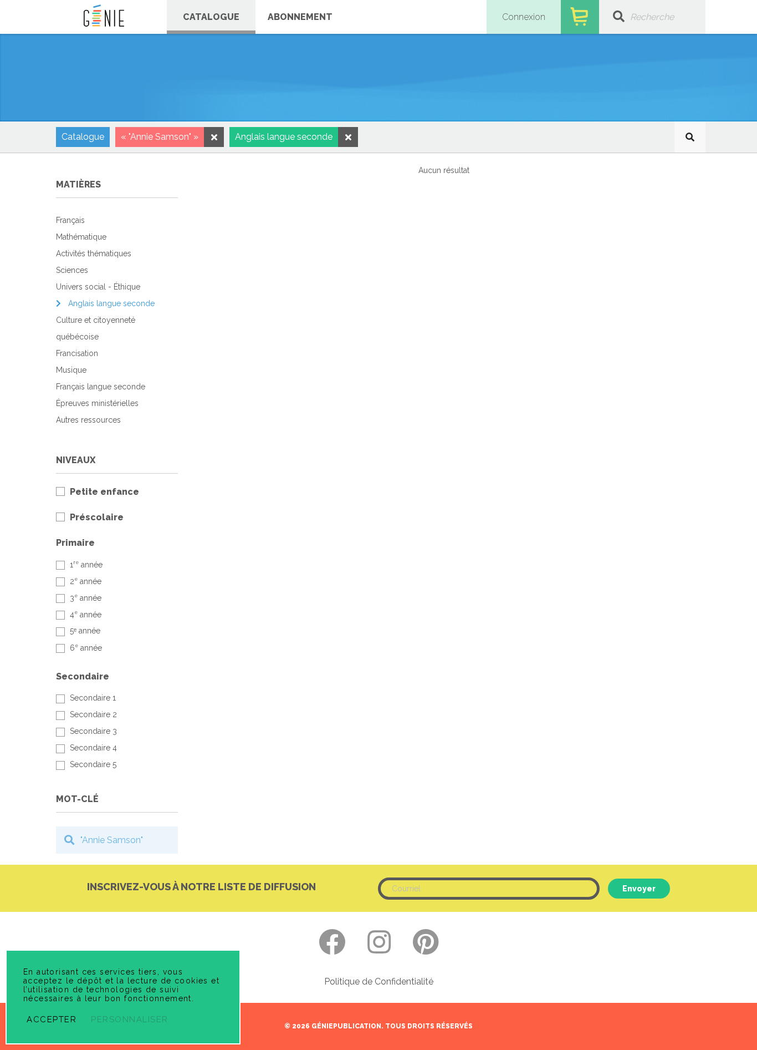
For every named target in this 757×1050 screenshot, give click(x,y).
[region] (117, 509)
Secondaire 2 (93, 714)
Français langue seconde (100, 386)
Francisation (77, 353)
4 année (85, 614)
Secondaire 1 (93, 698)
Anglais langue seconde (111, 303)
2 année (85, 581)
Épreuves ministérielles (97, 403)
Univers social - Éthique (98, 286)
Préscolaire (97, 517)
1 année (86, 564)
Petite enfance (104, 491)
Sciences (72, 270)
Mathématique (81, 236)
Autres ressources (88, 419)
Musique (71, 370)
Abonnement (300, 17)
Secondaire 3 (93, 731)
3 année (85, 598)
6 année (86, 647)
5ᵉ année (85, 631)
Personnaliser (129, 1019)
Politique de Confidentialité (378, 981)
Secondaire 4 (93, 748)
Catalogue (211, 17)
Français (70, 220)
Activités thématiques (93, 253)
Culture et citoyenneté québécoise (95, 328)
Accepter (51, 1019)
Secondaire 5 (93, 764)
